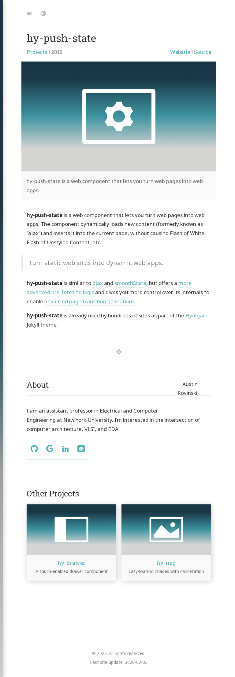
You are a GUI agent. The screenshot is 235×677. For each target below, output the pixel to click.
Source (202, 51)
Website (180, 51)
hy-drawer (71, 562)
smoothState (130, 282)
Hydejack (196, 315)
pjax (97, 282)
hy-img (166, 562)
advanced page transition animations (89, 301)
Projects (37, 51)
